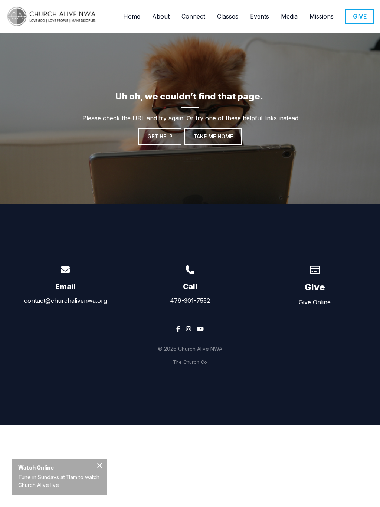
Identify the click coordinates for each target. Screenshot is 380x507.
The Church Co (190, 362)
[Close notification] (99, 466)
